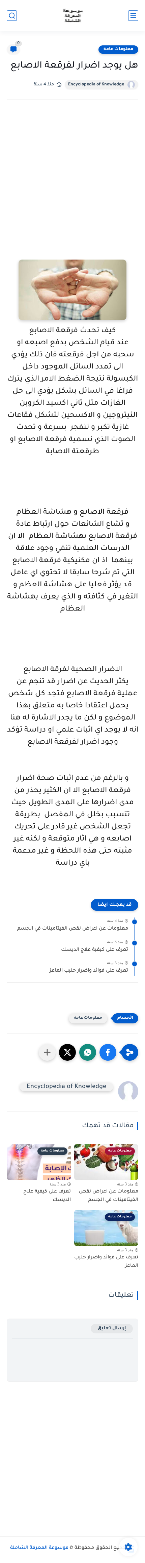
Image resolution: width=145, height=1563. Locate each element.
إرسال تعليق (111, 1328)
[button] (107, 1052)
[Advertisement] (72, 189)
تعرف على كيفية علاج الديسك (94, 950)
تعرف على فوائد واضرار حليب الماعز (89, 971)
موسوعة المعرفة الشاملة (39, 1548)
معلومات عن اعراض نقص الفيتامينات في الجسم (72, 929)
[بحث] (12, 15)
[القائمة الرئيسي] (133, 15)
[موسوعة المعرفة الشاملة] (72, 15)
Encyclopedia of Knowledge (96, 84)
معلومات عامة (118, 49)
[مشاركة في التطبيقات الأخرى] (47, 1052)
